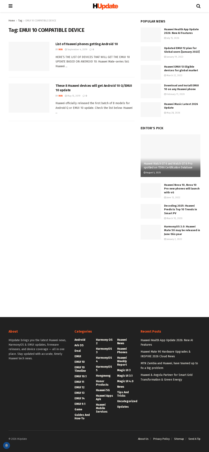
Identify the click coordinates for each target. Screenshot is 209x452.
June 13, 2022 (173, 197)
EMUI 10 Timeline (80, 369)
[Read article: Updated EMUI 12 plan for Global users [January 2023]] (151, 53)
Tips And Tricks (123, 394)
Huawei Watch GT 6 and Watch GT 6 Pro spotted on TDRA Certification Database (168, 165)
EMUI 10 (79, 362)
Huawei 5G (103, 390)
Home (12, 20)
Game (78, 409)
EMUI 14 (79, 398)
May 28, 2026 (173, 112)
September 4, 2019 (77, 49)
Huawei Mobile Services (102, 408)
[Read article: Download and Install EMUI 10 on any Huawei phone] (151, 91)
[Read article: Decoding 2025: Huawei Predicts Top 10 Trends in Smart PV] (151, 211)
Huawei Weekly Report (122, 361)
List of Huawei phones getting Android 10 (87, 44)
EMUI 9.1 (79, 404)
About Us (143, 438)
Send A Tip (194, 438)
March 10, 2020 (174, 218)
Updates (123, 407)
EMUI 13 (79, 393)
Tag (20, 20)
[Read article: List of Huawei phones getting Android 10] (29, 56)
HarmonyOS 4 (104, 359)
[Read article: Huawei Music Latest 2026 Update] (151, 109)
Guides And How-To (82, 416)
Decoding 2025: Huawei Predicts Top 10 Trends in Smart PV (180, 209)
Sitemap (179, 438)
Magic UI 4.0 (125, 381)
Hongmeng (103, 375)
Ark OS (79, 345)
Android (79, 340)
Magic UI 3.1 (124, 375)
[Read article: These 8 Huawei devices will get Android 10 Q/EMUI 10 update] (29, 98)
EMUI (77, 356)
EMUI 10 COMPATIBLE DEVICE (41, 20)
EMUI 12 (79, 387)
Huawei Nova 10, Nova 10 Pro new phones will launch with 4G (182, 188)
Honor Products (102, 383)
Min (61, 49)
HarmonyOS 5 (104, 368)
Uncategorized (127, 401)
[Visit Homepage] (104, 6)
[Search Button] (198, 6)
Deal (77, 351)
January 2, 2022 (174, 239)
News (120, 387)
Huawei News (122, 341)
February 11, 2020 (175, 94)
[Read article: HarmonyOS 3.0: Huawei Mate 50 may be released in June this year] (151, 232)
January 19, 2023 (174, 57)
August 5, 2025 (153, 172)
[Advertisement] (170, 275)
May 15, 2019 (73, 96)
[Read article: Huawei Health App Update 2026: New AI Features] (151, 35)
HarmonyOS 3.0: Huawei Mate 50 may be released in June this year (182, 230)
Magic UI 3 (124, 370)
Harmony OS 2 (104, 341)
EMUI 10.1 (80, 376)
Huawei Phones (122, 350)
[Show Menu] (10, 6)
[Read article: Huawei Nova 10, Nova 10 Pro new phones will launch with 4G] (151, 190)
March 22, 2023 (174, 75)
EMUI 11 (79, 382)
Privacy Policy (161, 438)
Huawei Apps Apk (104, 397)
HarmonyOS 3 (104, 350)
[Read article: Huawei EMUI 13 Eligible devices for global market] (151, 72)
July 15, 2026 (172, 38)
